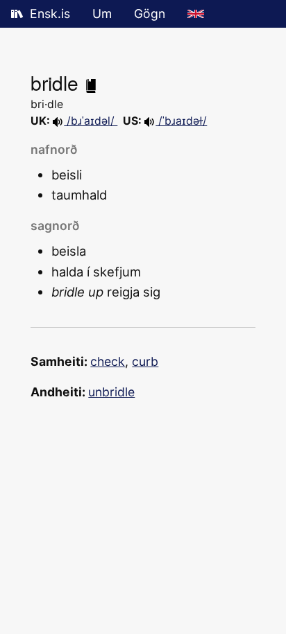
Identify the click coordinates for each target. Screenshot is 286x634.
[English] (195, 14)
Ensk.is (50, 13)
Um (102, 13)
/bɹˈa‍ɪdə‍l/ (90, 120)
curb (145, 361)
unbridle (111, 392)
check (107, 361)
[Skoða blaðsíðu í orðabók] (91, 82)
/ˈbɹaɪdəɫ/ (181, 120)
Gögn (149, 13)
